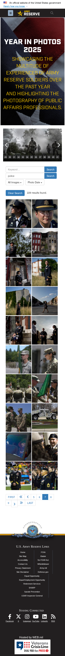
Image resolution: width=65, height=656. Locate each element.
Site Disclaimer (22, 572)
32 (19, 157)
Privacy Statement (23, 568)
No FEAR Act (43, 560)
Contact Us (23, 564)
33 (23, 157)
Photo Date (34, 182)
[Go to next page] (14, 503)
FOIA (43, 552)
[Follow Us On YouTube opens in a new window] (35, 617)
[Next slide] (58, 145)
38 (45, 157)
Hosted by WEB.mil (31, 637)
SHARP (32, 588)
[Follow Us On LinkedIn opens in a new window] (44, 617)
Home (22, 552)
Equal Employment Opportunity (32, 580)
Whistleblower (43, 564)
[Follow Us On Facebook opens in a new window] (9, 617)
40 (53, 157)
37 (40, 157)
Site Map (22, 556)
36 (36, 157)
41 (58, 157)
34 (27, 157)
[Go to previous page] (28, 497)
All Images (14, 182)
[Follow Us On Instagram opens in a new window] (27, 617)
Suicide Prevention (32, 592)
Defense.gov (43, 572)
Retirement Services (32, 584)
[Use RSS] (53, 617)
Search (50, 169)
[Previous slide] (6, 145)
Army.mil (43, 568)
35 (32, 157)
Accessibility (23, 560)
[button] (15, 6)
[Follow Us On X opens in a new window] (18, 617)
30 (10, 157)
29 (6, 157)
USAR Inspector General (31, 596)
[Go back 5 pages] (21, 497)
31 (14, 157)
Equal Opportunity (32, 576)
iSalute (43, 556)
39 (49, 157)
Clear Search (15, 193)
